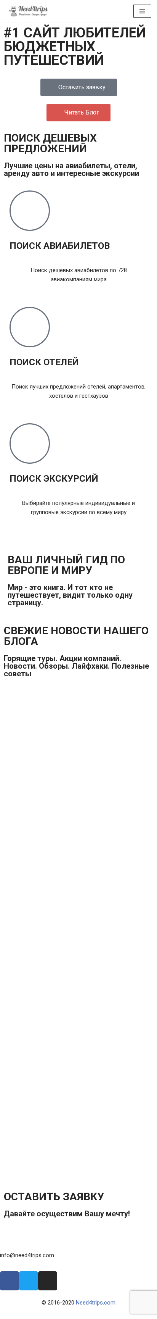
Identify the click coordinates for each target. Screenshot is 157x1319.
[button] (149, 689)
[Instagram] (47, 1280)
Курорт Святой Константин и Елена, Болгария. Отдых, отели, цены (66, 1103)
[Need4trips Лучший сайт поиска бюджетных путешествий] (28, 11)
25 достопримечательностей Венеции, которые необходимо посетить (67, 1003)
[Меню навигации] (142, 11)
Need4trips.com (95, 1302)
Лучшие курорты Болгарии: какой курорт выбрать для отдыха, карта (63, 1153)
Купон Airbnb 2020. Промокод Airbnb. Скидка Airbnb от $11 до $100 (60, 791)
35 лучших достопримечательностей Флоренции (60, 953)
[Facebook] (9, 1280)
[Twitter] (28, 1280)
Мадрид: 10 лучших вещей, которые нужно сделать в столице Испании (63, 1053)
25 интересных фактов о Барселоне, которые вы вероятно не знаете (57, 903)
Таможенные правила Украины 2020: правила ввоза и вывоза (55, 704)
